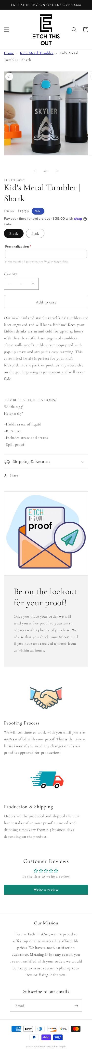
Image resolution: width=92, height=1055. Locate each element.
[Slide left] (34, 170)
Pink (35, 233)
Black (13, 233)
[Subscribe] (76, 1006)
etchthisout (40, 1046)
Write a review (46, 889)
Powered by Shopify (56, 1046)
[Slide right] (57, 170)
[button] (6, 29)
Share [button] (14, 475)
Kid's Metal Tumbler (36, 53)
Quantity (10, 274)
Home (9, 53)
